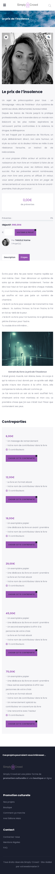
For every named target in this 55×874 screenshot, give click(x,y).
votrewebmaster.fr (29, 866)
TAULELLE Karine (22, 240)
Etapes (24, 257)
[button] (48, 37)
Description (9, 257)
